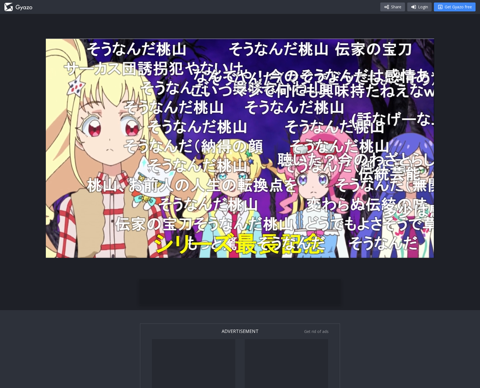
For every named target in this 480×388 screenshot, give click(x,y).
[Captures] (18, 7)
